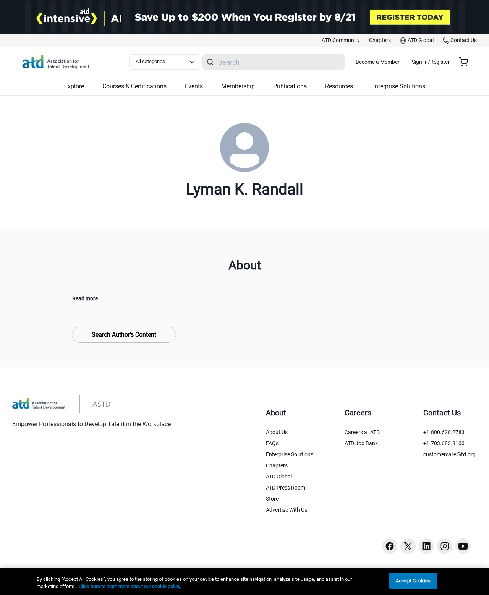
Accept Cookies (413, 581)
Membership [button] (238, 86)
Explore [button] (74, 86)
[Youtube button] (463, 546)
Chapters (277, 465)
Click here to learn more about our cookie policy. (130, 587)
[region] (244, 581)
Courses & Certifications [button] (134, 86)
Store (272, 499)
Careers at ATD (362, 432)
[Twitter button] (408, 546)
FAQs (272, 443)
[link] (341, 40)
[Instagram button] (444, 546)
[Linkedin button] (426, 546)
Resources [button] (339, 86)
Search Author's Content (124, 334)
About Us (277, 432)
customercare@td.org (449, 454)
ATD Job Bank (361, 443)
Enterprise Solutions (289, 454)
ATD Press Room (285, 488)
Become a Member (378, 62)
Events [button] (194, 86)
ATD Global (279, 476)
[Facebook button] (389, 546)
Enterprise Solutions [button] (398, 86)
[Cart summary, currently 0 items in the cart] (466, 62)
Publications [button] (290, 86)
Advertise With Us (286, 510)
